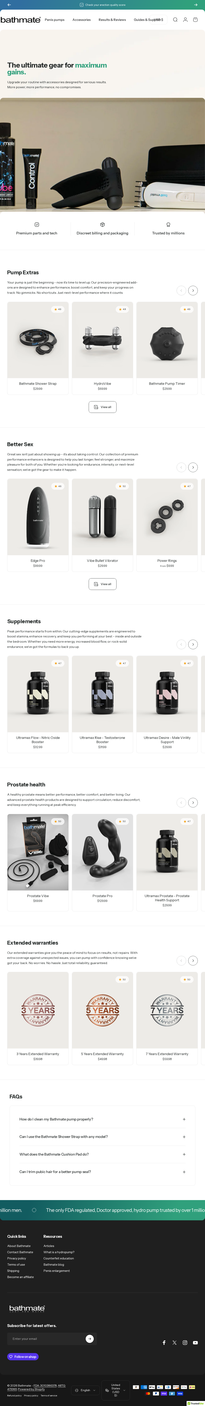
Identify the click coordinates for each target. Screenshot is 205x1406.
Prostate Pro (102, 896)
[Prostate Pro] (102, 852)
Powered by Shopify (31, 1389)
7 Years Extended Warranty (167, 1054)
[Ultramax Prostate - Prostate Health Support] (167, 852)
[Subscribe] (90, 1339)
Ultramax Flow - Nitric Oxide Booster (38, 739)
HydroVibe (102, 383)
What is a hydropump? (58, 1252)
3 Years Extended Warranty (38, 1054)
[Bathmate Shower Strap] (37, 340)
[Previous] (9, 5)
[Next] (196, 5)
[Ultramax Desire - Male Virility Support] (167, 694)
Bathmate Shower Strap (38, 383)
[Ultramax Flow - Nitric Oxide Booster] (37, 694)
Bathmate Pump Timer (167, 383)
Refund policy (14, 1395)
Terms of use (16, 1264)
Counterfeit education (58, 1258)
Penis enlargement (56, 1271)
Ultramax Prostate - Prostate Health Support (167, 898)
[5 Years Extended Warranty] (102, 1010)
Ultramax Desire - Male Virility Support (167, 739)
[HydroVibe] (102, 340)
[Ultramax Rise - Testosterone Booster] (102, 694)
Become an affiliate (20, 1277)
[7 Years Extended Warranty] (167, 1010)
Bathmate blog (53, 1264)
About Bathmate (19, 1246)
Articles (48, 1246)
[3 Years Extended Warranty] (37, 1010)
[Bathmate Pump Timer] (167, 340)
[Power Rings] (167, 517)
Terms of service (49, 1395)
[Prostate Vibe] (37, 852)
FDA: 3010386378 (45, 1385)
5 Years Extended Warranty (102, 1054)
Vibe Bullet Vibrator (102, 560)
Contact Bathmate (20, 1252)
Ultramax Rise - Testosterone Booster (102, 739)
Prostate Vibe (38, 896)
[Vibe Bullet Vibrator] (102, 517)
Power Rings (167, 560)
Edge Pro (38, 560)
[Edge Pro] (37, 517)
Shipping (13, 1271)
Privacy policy (16, 1258)
